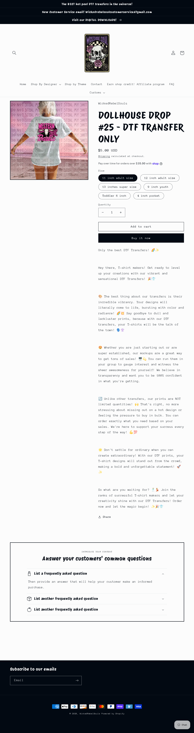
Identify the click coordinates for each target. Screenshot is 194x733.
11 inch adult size (117, 177)
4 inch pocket (149, 195)
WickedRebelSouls (90, 714)
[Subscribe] (77, 680)
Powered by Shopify (113, 714)
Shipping (104, 156)
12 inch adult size (159, 177)
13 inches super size (119, 186)
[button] (14, 53)
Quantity (104, 204)
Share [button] (107, 516)
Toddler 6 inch (114, 195)
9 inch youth (158, 186)
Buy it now (141, 238)
